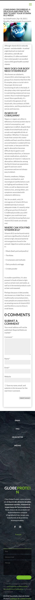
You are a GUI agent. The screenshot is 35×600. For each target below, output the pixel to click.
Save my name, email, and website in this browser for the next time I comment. (15, 388)
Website (7, 376)
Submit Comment (25, 398)
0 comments (26, 21)
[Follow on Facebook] (15, 527)
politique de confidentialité (17, 586)
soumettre (24, 577)
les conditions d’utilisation (14, 589)
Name (7, 359)
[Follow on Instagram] (20, 527)
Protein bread (15, 21)
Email (7, 367)
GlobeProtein (11, 18)
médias (17, 445)
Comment (8, 337)
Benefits (7, 21)
